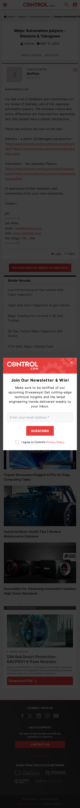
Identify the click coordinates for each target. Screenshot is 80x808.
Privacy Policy (55, 442)
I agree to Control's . (43, 442)
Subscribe (40, 431)
